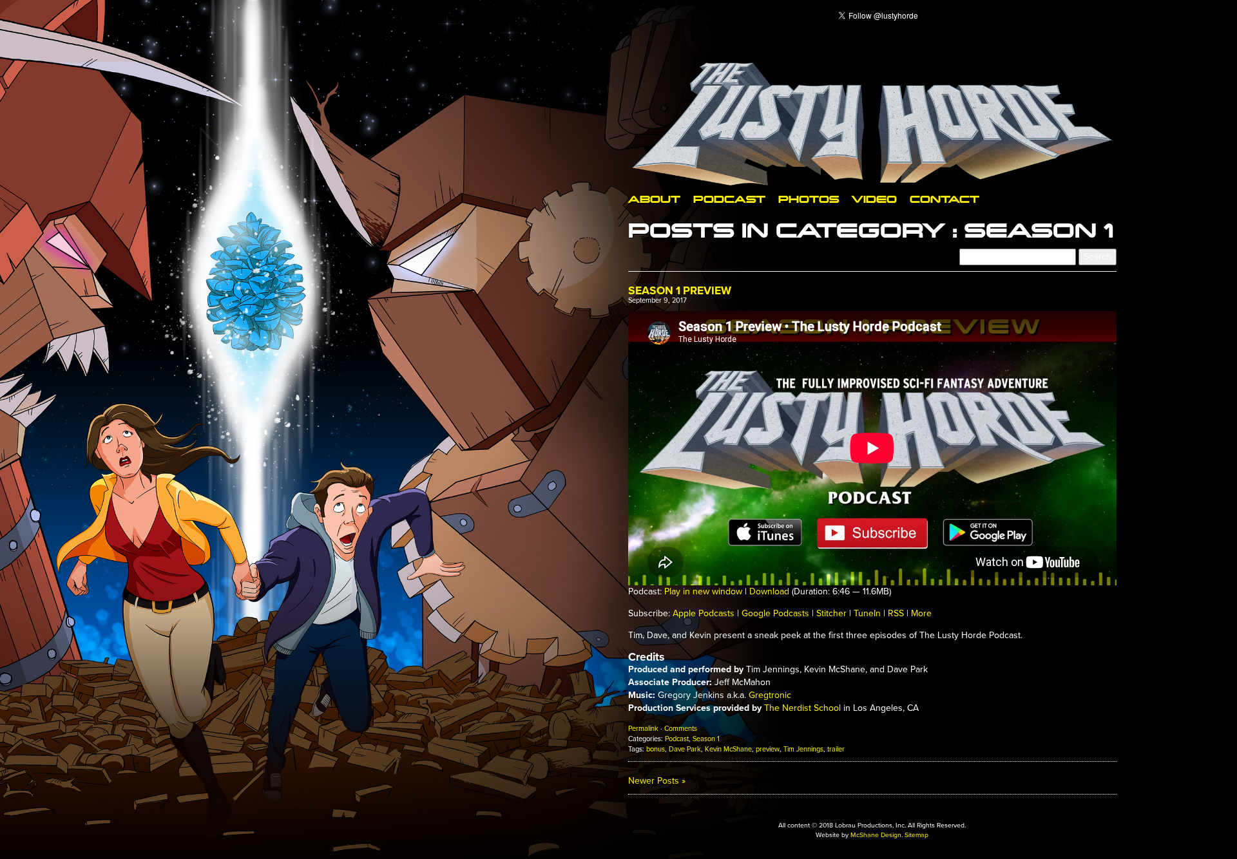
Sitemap (916, 835)
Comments (680, 728)
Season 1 (706, 739)
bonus (655, 749)
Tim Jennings (803, 749)
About (654, 198)
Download (769, 591)
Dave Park (685, 749)
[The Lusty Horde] (872, 124)
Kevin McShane (728, 749)
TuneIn (867, 613)
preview (768, 749)
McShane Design (875, 835)
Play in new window (703, 591)
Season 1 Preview (679, 290)
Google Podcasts (775, 613)
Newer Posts (657, 780)
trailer (836, 749)
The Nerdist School (802, 708)
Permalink (643, 728)
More (921, 613)
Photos (808, 198)
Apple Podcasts (703, 613)
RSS (896, 613)
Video (874, 198)
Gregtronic (770, 695)
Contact (944, 198)
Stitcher (831, 613)
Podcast (729, 198)
